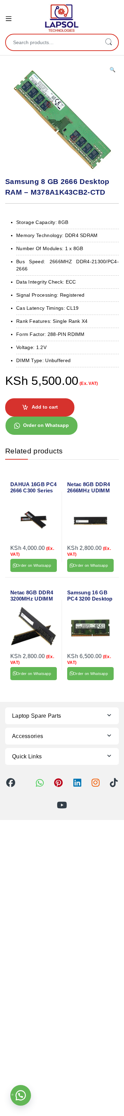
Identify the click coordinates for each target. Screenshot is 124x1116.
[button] (112, 70)
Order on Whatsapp (46, 425)
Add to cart (45, 407)
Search (108, 42)
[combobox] (52, 42)
